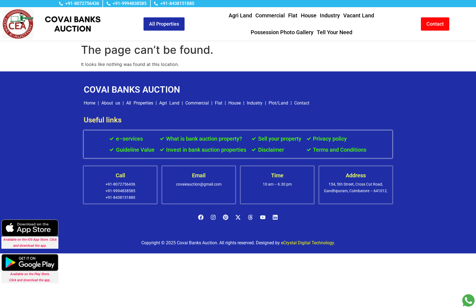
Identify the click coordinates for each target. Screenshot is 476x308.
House (309, 15)
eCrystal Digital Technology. (308, 242)
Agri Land (240, 15)
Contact (301, 103)
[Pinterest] (225, 217)
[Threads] (250, 217)
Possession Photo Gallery (282, 32)
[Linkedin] (275, 217)
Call (120, 175)
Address (356, 175)
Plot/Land (278, 103)
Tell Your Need (334, 32)
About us (110, 103)
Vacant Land (358, 15)
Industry (330, 15)
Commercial (270, 15)
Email (198, 175)
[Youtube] (262, 217)
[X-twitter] (238, 217)
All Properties (139, 103)
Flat (293, 15)
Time (277, 175)
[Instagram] (213, 217)
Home (89, 103)
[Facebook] (200, 217)
